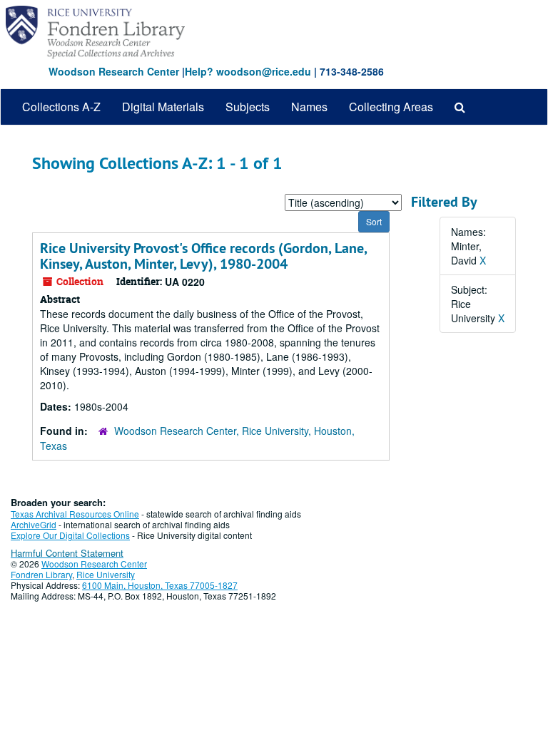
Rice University (105, 574)
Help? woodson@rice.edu (248, 71)
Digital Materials (163, 106)
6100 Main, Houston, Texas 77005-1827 (160, 585)
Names (309, 106)
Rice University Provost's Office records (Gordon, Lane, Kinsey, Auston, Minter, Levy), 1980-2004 (203, 256)
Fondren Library (41, 574)
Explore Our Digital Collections (70, 535)
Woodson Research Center (114, 71)
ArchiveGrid (33, 524)
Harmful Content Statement (67, 553)
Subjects (247, 106)
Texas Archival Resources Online (75, 514)
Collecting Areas (391, 106)
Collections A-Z (61, 106)
